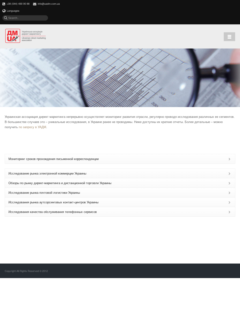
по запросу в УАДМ (32, 127)
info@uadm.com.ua (49, 3)
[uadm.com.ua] (25, 36)
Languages (13, 10)
